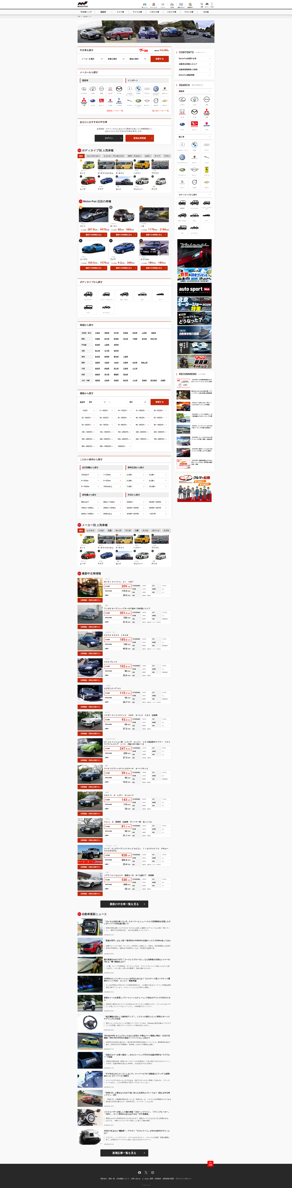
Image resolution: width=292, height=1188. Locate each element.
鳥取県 (97, 369)
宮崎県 (144, 380)
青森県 (106, 333)
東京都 (144, 339)
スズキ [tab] (166, 530)
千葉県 (135, 339)
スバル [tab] (145, 530)
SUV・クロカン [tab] (134, 156)
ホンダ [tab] (118, 530)
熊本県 (125, 380)
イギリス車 (154, 12)
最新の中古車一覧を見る (124, 904)
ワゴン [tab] (167, 156)
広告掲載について (122, 1179)
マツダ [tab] (128, 530)
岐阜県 (97, 357)
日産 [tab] (110, 530)
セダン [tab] (148, 156)
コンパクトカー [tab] (93, 156)
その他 (206, 12)
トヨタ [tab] (101, 530)
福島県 (153, 333)
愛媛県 (116, 374)
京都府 (106, 363)
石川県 (106, 351)
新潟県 (97, 345)
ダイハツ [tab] (155, 530)
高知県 (125, 374)
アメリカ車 (137, 12)
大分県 (135, 380)
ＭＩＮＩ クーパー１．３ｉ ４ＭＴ (119, 582)
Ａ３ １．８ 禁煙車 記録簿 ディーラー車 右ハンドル (128, 822)
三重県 (125, 357)
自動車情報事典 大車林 (188, 69)
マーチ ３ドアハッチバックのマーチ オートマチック (126, 768)
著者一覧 (111, 1179)
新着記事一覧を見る (124, 1152)
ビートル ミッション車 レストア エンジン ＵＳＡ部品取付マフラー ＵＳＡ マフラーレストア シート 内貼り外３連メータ (137, 743)
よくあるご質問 (147, 1179)
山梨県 (106, 345)
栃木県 (106, 339)
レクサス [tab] (90, 530)
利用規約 (158, 1179)
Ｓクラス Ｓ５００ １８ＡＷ (116, 635)
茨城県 (97, 339)
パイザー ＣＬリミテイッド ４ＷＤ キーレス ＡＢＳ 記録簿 (130, 715)
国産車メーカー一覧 (115, 111)
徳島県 (97, 374)
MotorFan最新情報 (186, 75)
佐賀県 (106, 380)
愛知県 (116, 357)
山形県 (144, 333)
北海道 (97, 333)
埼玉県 (125, 339)
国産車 (103, 12)
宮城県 (125, 333)
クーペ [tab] (157, 156)
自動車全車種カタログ (188, 64)
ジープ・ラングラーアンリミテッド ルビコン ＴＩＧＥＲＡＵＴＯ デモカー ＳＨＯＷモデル (137, 850)
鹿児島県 (153, 380)
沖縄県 (163, 380)
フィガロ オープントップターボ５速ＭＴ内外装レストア (127, 608)
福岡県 (97, 380)
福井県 (116, 351)
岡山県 (116, 369)
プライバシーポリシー (184, 1179)
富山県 (97, 351)
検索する (160, 59)
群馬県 (116, 339)
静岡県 (106, 357)
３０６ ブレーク (110, 662)
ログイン (207, 7)
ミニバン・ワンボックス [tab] (114, 156)
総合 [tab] (81, 156)
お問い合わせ (135, 1179)
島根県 (106, 369)
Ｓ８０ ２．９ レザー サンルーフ (119, 795)
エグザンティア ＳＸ (112, 688)
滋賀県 (97, 363)
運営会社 (103, 1179)
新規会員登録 (140, 138)
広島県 (125, 369)
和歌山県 (144, 363)
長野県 (116, 345)
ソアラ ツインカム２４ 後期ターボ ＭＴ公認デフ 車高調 (129, 875)
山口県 (135, 369)
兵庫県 (125, 363)
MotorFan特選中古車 (187, 59)
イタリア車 (171, 12)
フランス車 (188, 12)
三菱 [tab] (136, 530)
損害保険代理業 (168, 1179)
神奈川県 (153, 339)
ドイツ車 (120, 12)
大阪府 (116, 363)
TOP (79, 16)
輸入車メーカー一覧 (160, 111)
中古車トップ (86, 12)
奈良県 (135, 363)
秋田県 (135, 333)
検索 (202, 7)
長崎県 (116, 380)
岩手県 (116, 333)
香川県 (106, 374)
